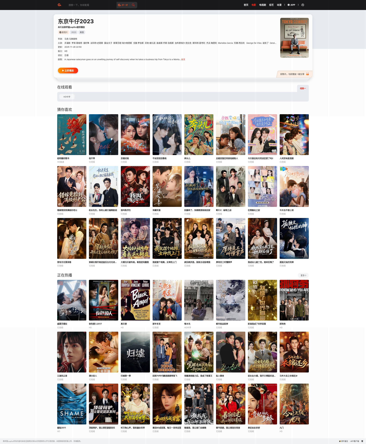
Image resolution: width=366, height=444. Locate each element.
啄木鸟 (187, 324)
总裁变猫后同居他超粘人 (227, 158)
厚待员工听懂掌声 (224, 262)
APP (293, 4)
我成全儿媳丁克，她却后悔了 (261, 262)
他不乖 (92, 158)
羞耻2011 (61, 427)
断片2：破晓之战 (223, 210)
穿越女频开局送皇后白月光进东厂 (103, 262)
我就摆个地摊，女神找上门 (165, 262)
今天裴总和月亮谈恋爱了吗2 (260, 158)
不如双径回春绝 (160, 158)
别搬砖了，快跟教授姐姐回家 (197, 210)
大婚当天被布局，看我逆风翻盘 (135, 262)
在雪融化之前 (254, 210)
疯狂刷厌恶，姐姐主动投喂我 (197, 262)
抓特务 (283, 324)
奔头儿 (187, 158)
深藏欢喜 (157, 210)
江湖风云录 (62, 375)
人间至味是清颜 (287, 158)
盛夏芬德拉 (62, 324)
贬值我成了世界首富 (257, 324)
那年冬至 (157, 324)
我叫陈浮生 (126, 210)
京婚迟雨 (125, 158)
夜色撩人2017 (95, 324)
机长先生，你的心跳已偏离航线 (103, 210)
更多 (303, 275)
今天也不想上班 (287, 210)
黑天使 (124, 324)
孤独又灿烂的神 (287, 262)
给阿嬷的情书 (63, 158)
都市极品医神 (222, 324)
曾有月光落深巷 (64, 262)
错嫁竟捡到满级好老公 (67, 210)
